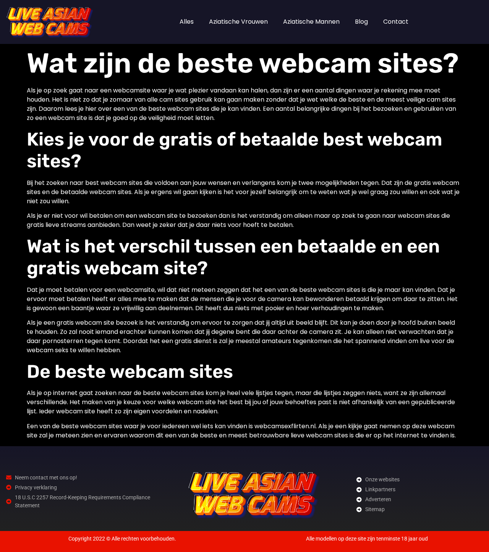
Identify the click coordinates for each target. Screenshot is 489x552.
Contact (395, 21)
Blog (361, 21)
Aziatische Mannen (311, 21)
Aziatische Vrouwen (238, 21)
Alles (187, 21)
